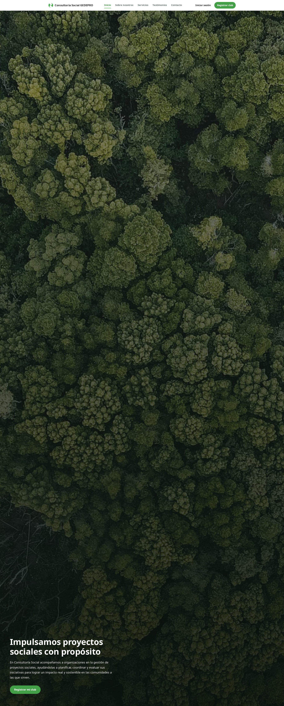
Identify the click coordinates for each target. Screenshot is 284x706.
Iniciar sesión (203, 5)
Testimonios (160, 5)
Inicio (107, 5)
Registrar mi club (25, 689)
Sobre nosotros (124, 5)
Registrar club (225, 5)
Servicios (143, 5)
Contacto (176, 5)
